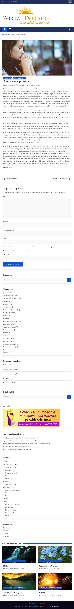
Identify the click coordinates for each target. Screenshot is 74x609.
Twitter (5, 534)
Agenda (5, 301)
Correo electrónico (9, 230)
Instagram (6, 536)
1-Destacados (8, 78)
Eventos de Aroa (8, 313)
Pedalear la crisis (45, 444)
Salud (5, 333)
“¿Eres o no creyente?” (31, 438)
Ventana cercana (8, 350)
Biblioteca (6, 304)
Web (4, 238)
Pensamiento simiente (19, 78)
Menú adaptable (70, 1)
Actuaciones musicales (10, 296)
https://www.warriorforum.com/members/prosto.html (20, 444)
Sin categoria (7, 338)
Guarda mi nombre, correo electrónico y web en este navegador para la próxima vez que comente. (37, 247)
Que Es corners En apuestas (12, 438)
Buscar (69, 280)
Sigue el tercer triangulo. (11, 369)
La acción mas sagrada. (59, 179)
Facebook (6, 528)
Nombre (6, 222)
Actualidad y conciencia (10, 298)
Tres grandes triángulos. (11, 374)
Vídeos (5, 353)
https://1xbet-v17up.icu (10, 446)
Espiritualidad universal (10, 310)
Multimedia (6, 318)
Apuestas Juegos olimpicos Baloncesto (16, 441)
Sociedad (6, 341)
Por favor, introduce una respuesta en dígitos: (17, 251)
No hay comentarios (35, 85)
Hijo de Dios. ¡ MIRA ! (9, 383)
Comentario (7, 196)
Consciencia (7, 307)
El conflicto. (34, 441)
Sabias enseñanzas (9, 327)
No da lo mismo (12, 179)
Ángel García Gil (20, 85)
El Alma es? (7, 365)
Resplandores (7, 324)
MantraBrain (55, 606)
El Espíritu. (6, 378)
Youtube (6, 531)
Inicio (5, 462)
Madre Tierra (7, 316)
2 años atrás (9, 568)
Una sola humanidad (9, 344)
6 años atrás (9, 85)
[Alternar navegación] (9, 29)
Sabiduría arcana (8, 330)
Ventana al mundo (9, 347)
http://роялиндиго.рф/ (10, 449)
